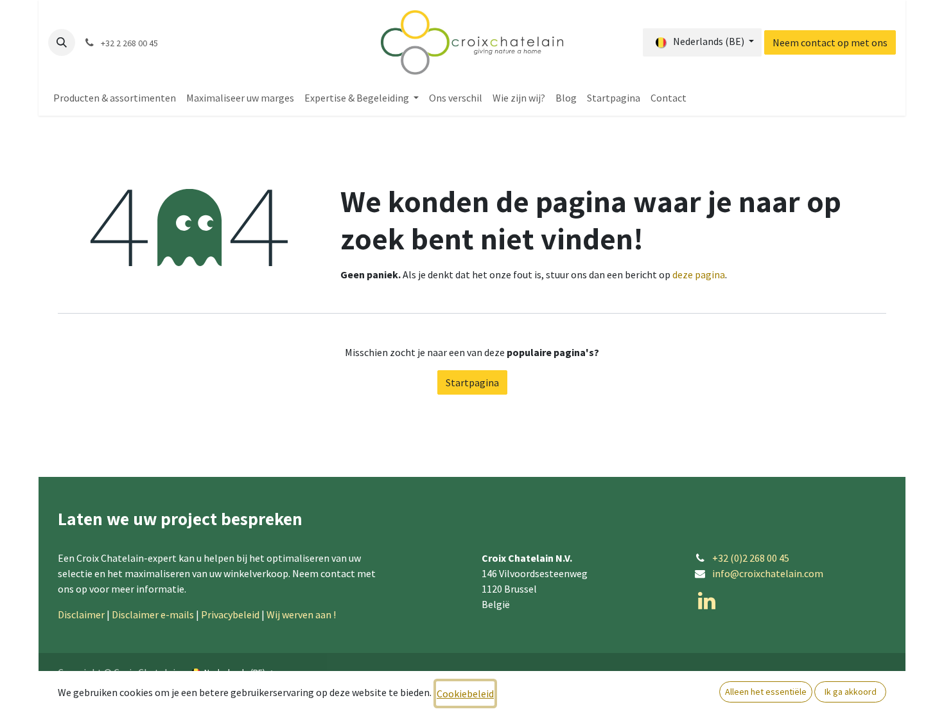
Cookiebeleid (465, 693)
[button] (61, 42)
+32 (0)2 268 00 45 (750, 557)
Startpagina (472, 382)
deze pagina (698, 274)
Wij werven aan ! (302, 614)
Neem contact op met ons (830, 42)
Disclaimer (81, 614)
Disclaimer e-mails (153, 614)
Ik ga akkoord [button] (851, 691)
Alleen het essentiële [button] (766, 691)
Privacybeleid (230, 614)
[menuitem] (114, 98)
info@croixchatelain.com (767, 573)
